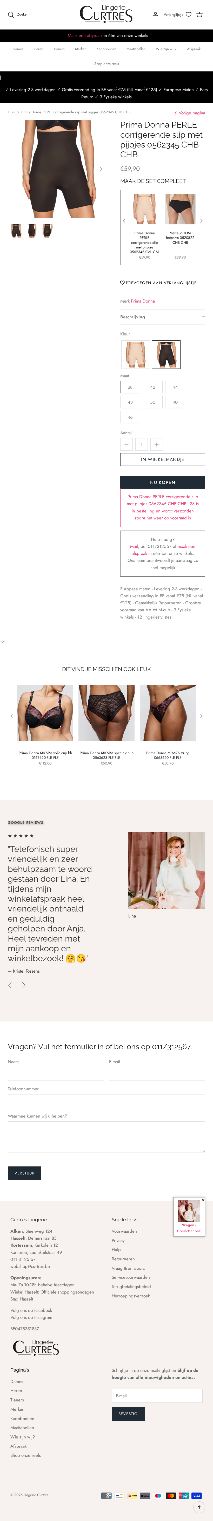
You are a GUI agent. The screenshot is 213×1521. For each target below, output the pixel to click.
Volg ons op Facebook (31, 1310)
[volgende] (100, 169)
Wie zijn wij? (166, 49)
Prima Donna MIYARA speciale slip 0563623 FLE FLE (107, 755)
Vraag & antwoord (128, 1268)
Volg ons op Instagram (31, 1317)
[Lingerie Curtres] (106, 14)
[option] (57, 169)
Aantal (126, 433)
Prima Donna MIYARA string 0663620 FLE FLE (167, 755)
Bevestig (128, 1414)
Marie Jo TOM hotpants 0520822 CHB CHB (181, 238)
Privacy (118, 1240)
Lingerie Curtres (36, 1494)
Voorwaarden (124, 1231)
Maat (124, 376)
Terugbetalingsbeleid (131, 1286)
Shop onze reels (106, 63)
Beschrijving (132, 317)
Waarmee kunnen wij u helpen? (37, 1116)
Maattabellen (136, 49)
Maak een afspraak (85, 35)
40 (175, 402)
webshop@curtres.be (30, 1266)
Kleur (125, 334)
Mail (134, 546)
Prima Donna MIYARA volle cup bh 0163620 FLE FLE (45, 755)
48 (130, 402)
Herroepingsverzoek (131, 1296)
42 (152, 387)
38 (130, 387)
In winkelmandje (162, 459)
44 (175, 387)
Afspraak (194, 49)
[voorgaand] (10, 985)
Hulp (116, 1249)
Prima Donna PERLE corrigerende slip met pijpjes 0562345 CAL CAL (145, 242)
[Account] (155, 14)
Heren (38, 49)
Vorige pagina (192, 113)
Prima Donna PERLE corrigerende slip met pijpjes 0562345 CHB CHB (76, 112)
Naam (13, 1062)
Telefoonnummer (23, 1089)
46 (130, 417)
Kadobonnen (106, 49)
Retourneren (123, 1259)
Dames (18, 49)
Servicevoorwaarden (131, 1277)
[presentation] (124, 220)
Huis (11, 112)
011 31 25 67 (23, 1259)
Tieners (59, 49)
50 (152, 402)
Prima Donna (143, 301)
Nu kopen (162, 482)
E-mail (114, 1062)
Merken (80, 49)
